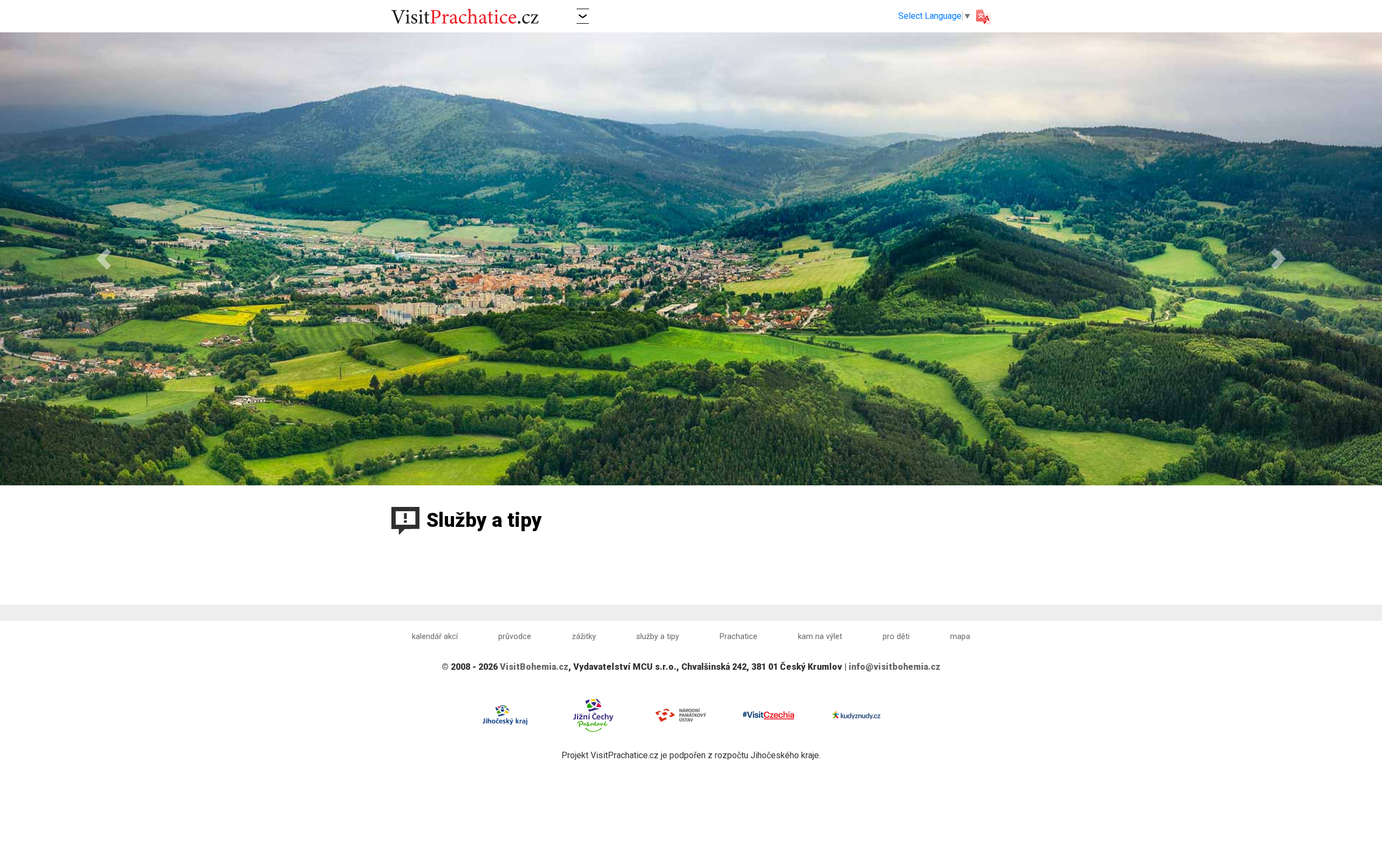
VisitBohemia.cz (534, 667)
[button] (583, 16)
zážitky (584, 636)
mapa (960, 636)
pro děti (896, 636)
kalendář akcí (435, 636)
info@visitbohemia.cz (894, 667)
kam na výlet (820, 636)
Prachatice (738, 636)
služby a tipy (657, 636)
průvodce (514, 636)
